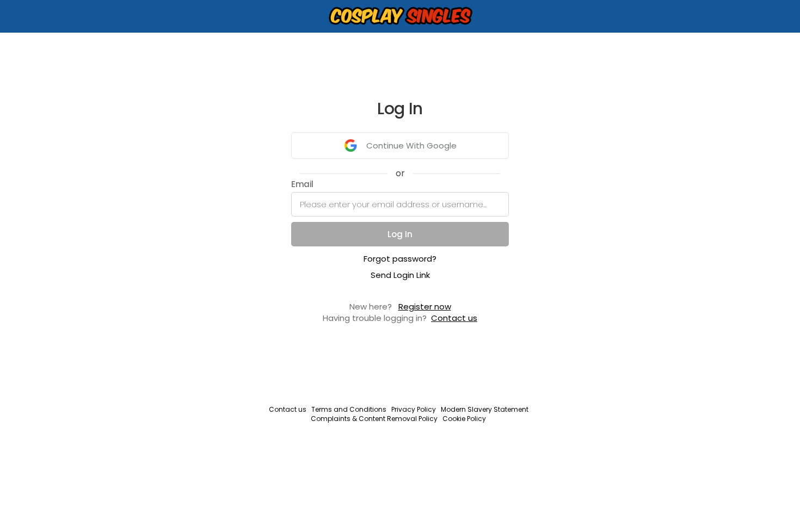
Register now (424, 306)
